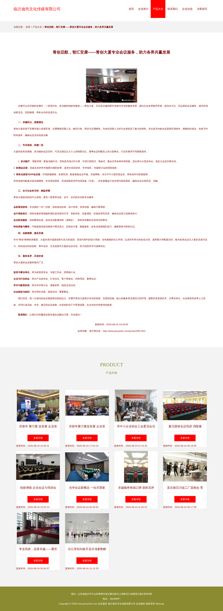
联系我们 (172, 9)
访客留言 (202, 9)
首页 (131, 9)
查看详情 (38, 438)
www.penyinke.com (87, 603)
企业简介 (143, 9)
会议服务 (102, 603)
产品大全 (158, 9)
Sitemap (160, 603)
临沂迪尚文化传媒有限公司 (37, 9)
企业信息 (187, 9)
